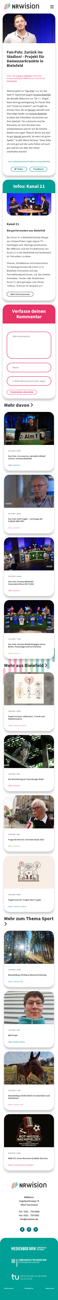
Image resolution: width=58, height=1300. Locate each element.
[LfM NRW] (29, 1263)
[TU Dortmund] (29, 1277)
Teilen (20, 169)
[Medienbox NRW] (29, 1249)
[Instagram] (29, 1229)
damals (17, 136)
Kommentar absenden (22, 392)
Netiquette (29, 1288)
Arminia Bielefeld (41, 94)
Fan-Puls (29, 91)
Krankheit (32, 161)
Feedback (38, 169)
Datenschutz (9, 1288)
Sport (10, 161)
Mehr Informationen (20, 294)
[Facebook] (22, 1229)
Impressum (50, 1288)
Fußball (16, 161)
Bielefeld (28, 76)
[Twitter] (36, 1229)
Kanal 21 (20, 76)
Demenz (32, 110)
